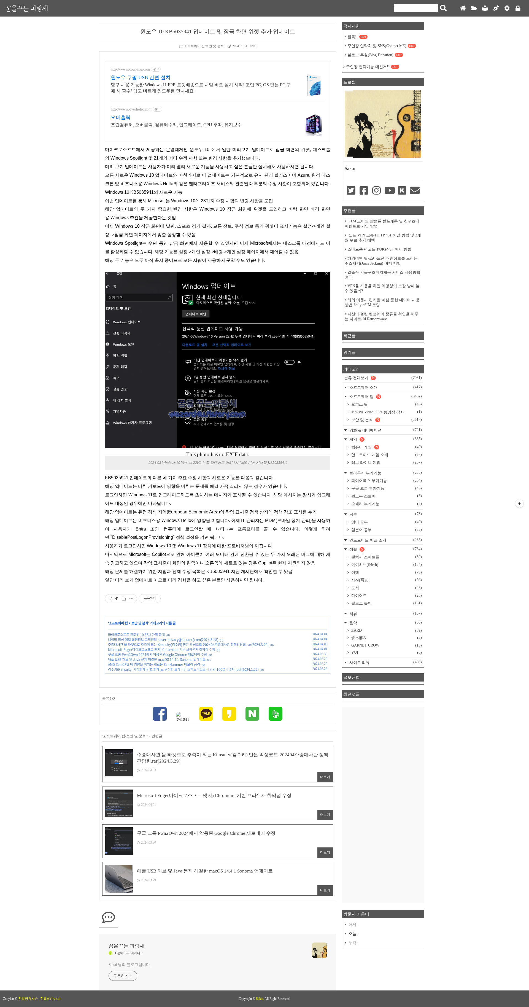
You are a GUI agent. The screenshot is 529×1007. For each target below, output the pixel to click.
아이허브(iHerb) (386, 564)
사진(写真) (386, 580)
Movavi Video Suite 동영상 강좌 (386, 412)
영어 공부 (386, 522)
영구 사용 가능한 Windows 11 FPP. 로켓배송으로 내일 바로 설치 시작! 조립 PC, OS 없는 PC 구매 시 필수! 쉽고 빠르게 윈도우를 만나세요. (201, 87)
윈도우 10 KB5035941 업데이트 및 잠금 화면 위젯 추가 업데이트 (217, 31)
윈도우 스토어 (386, 496)
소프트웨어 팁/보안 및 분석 (204, 46)
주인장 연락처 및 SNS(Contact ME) (381, 46)
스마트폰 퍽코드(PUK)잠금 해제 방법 (379, 249)
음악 (385, 622)
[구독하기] (519, 503)
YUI (386, 652)
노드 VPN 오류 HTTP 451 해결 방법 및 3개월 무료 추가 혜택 (383, 237)
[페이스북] (160, 714)
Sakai (259, 999)
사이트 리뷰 (385, 662)
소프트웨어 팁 (118, 623)
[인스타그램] (376, 191)
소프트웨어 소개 (385, 387)
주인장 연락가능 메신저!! (372, 67)
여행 (386, 572)
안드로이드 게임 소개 (386, 455)
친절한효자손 (28, 999)
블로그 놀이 (386, 603)
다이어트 (386, 595)
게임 (385, 439)
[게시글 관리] (130, 598)
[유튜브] (389, 191)
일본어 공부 (386, 529)
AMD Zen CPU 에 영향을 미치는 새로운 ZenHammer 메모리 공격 (154, 664)
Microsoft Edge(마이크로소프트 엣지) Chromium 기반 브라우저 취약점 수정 (161, 649)
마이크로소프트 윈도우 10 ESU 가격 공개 (136, 634)
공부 (385, 514)
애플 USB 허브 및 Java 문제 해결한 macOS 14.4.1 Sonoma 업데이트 (157, 659)
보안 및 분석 (139, 623)
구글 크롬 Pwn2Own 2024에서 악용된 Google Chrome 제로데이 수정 (157, 654)
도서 (386, 588)
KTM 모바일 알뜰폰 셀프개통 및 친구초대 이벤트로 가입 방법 (382, 223)
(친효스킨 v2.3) (50, 999)
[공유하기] (123, 598)
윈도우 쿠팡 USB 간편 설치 (141, 77)
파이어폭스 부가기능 (386, 480)
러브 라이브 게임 (386, 462)
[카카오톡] (206, 714)
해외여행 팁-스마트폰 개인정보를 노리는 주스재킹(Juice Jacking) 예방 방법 (381, 260)
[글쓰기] (495, 8)
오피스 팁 (386, 404)
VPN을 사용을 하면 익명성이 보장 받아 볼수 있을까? (382, 288)
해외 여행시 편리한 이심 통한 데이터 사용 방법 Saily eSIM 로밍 (382, 302)
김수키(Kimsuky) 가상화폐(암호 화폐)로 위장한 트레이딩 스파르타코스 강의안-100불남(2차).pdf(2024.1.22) (183, 669)
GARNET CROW (386, 645)
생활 (385, 549)
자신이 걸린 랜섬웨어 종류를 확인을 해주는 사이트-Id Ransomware (382, 316)
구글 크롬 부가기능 (386, 488)
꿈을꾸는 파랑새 (27, 8)
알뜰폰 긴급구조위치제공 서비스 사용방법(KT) (382, 274)
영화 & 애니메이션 (385, 430)
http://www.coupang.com (130, 69)
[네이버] (252, 714)
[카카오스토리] (229, 714)
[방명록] (484, 8)
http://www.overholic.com (131, 109)
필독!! (356, 37)
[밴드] (275, 714)
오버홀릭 (121, 117)
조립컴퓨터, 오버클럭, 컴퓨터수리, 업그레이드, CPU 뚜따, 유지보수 (176, 124)
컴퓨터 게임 (386, 447)
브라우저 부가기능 (385, 472)
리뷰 (385, 613)
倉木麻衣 (386, 638)
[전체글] (473, 8)
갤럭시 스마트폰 (386, 557)
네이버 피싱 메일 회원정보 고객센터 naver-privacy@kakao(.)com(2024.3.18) (163, 639)
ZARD (386, 630)
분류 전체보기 (383, 378)
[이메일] (415, 191)
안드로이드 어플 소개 (385, 540)
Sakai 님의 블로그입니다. (130, 965)
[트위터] (183, 717)
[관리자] (506, 8)
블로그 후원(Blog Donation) (374, 55)
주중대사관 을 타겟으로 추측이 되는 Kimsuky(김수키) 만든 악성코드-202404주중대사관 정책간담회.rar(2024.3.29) (188, 644)
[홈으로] (462, 8)
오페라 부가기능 (386, 504)
